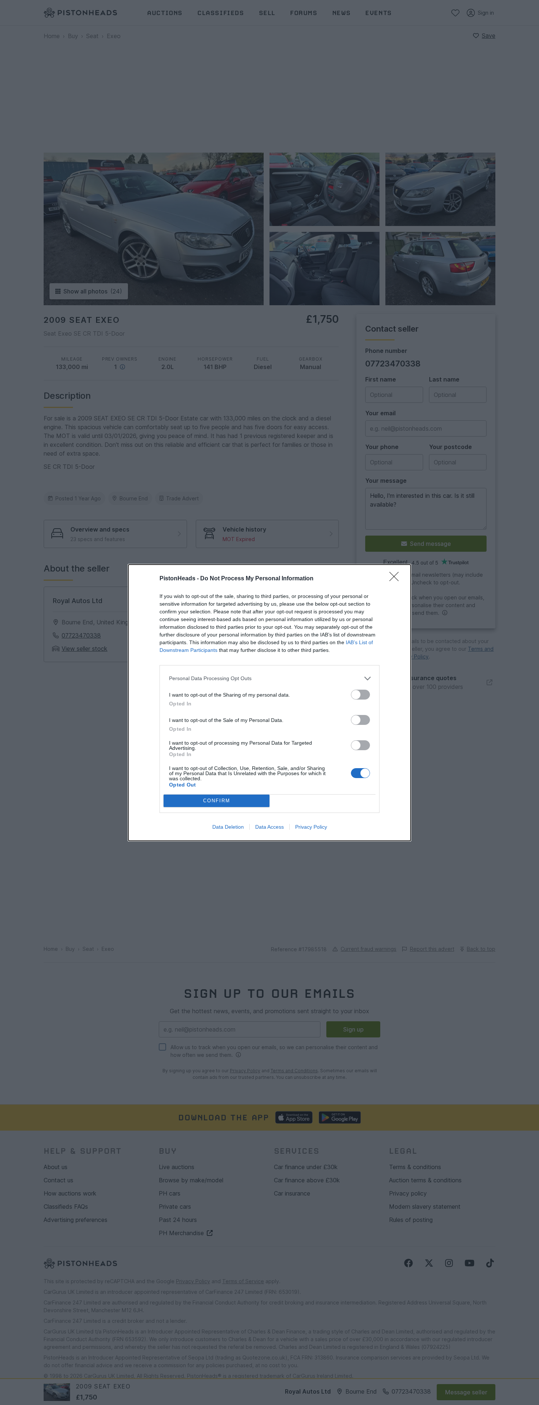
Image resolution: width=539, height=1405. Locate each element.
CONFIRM (216, 800)
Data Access (269, 827)
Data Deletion (228, 827)
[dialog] (269, 703)
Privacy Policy (311, 827)
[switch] (360, 695)
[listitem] (269, 678)
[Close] (396, 579)
